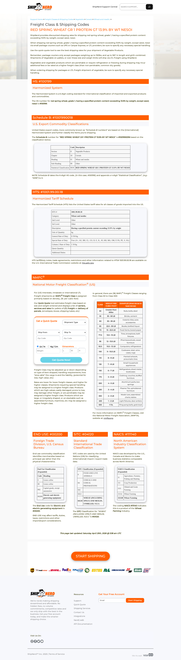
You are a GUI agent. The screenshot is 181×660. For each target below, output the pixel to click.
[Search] (149, 7)
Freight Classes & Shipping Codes (59, 19)
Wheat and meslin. (102, 19)
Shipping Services (82, 608)
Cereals (89, 19)
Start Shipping (135, 600)
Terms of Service (57, 654)
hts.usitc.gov (88, 263)
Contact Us (79, 612)
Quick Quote (80, 604)
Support (77, 600)
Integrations (79, 616)
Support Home (36, 19)
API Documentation (83, 624)
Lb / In (42, 346)
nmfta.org (108, 418)
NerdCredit (79, 620)
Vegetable (79, 19)
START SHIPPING (90, 556)
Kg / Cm (54, 346)
